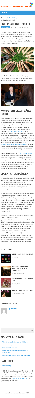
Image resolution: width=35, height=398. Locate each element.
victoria (26, 27)
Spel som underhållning (22, 254)
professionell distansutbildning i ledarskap (14, 144)
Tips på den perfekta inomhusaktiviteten (15, 342)
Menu (6, 13)
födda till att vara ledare (16, 131)
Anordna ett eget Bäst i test (11, 345)
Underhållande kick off (9, 348)
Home (5, 18)
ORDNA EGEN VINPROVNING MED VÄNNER (16, 355)
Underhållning (13, 18)
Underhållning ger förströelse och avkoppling (20, 268)
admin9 (14, 309)
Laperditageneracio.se (12, 393)
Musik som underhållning (23, 291)
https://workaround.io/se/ (20, 379)
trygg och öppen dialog (25, 153)
